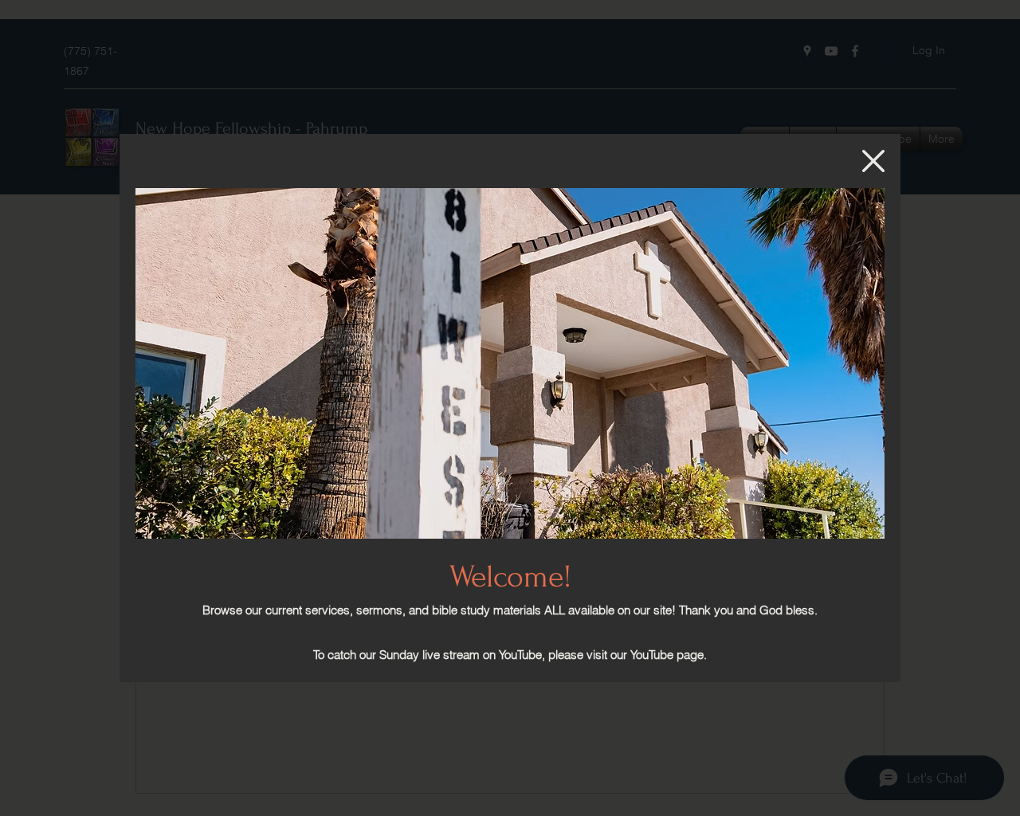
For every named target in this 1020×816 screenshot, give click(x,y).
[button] (873, 161)
